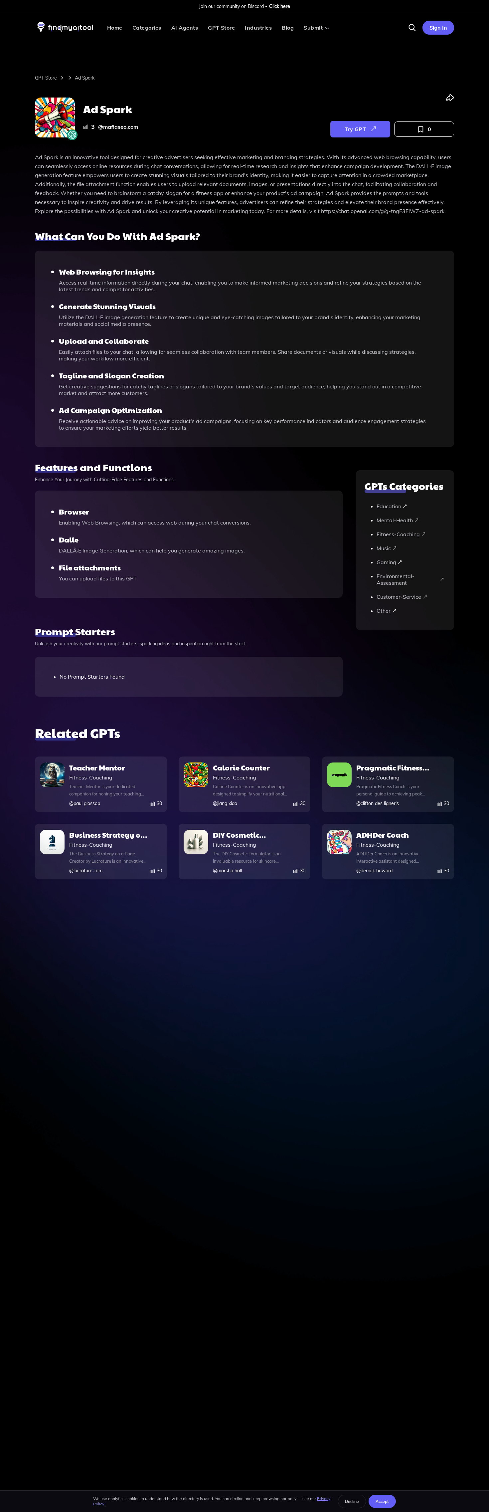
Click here (279, 6)
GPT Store (221, 27)
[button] (412, 27)
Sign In (438, 27)
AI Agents (184, 27)
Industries (258, 27)
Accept (382, 1501)
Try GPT (355, 129)
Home (114, 27)
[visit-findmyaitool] (65, 31)
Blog (288, 27)
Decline (352, 1501)
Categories (146, 27)
